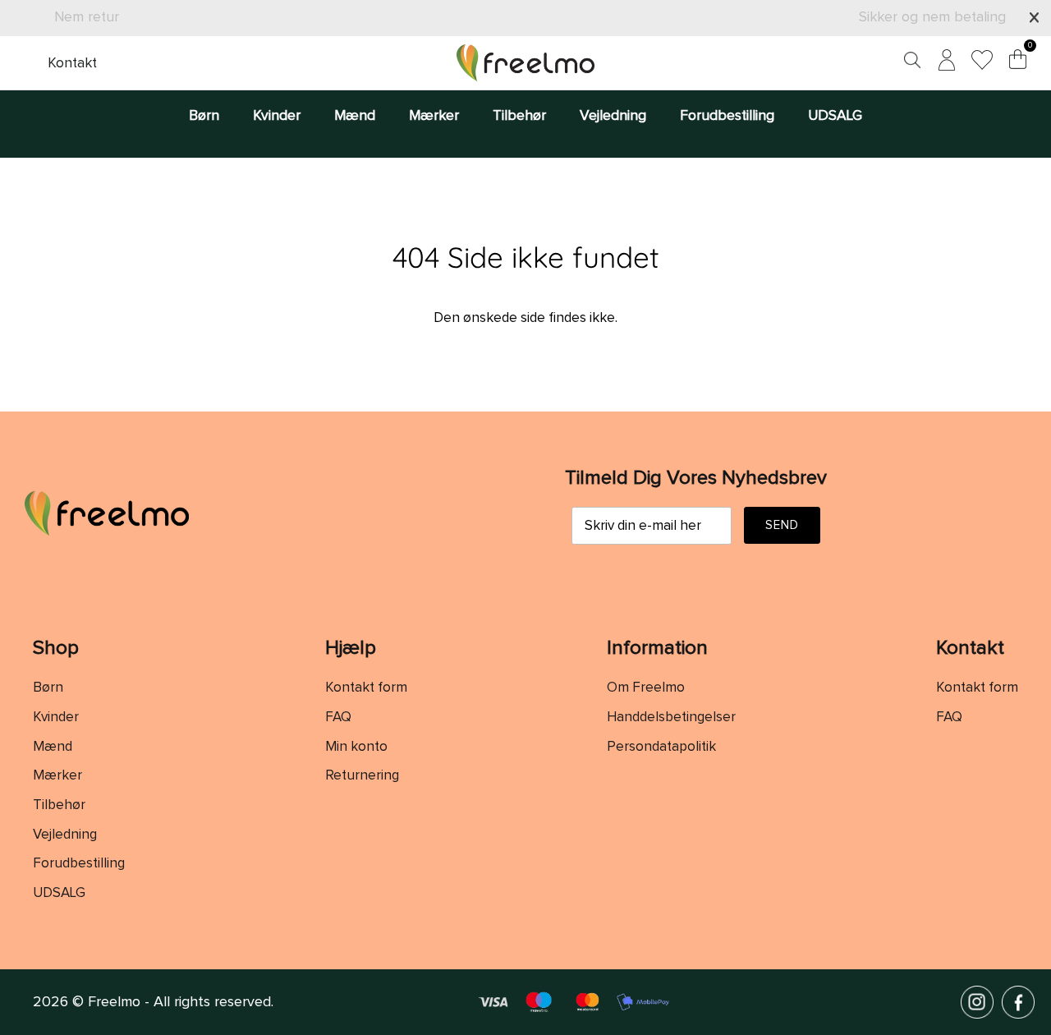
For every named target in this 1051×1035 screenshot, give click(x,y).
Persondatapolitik (661, 747)
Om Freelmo (646, 688)
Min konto (356, 747)
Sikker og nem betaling (932, 17)
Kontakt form (366, 688)
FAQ (338, 717)
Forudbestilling (727, 115)
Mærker (434, 115)
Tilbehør (519, 115)
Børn (204, 115)
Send (782, 525)
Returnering (362, 776)
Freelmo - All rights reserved (179, 1002)
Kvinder (277, 115)
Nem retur (86, 17)
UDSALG (835, 115)
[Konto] (943, 62)
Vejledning (613, 115)
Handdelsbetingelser (671, 717)
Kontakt (72, 63)
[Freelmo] (525, 62)
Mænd (354, 115)
